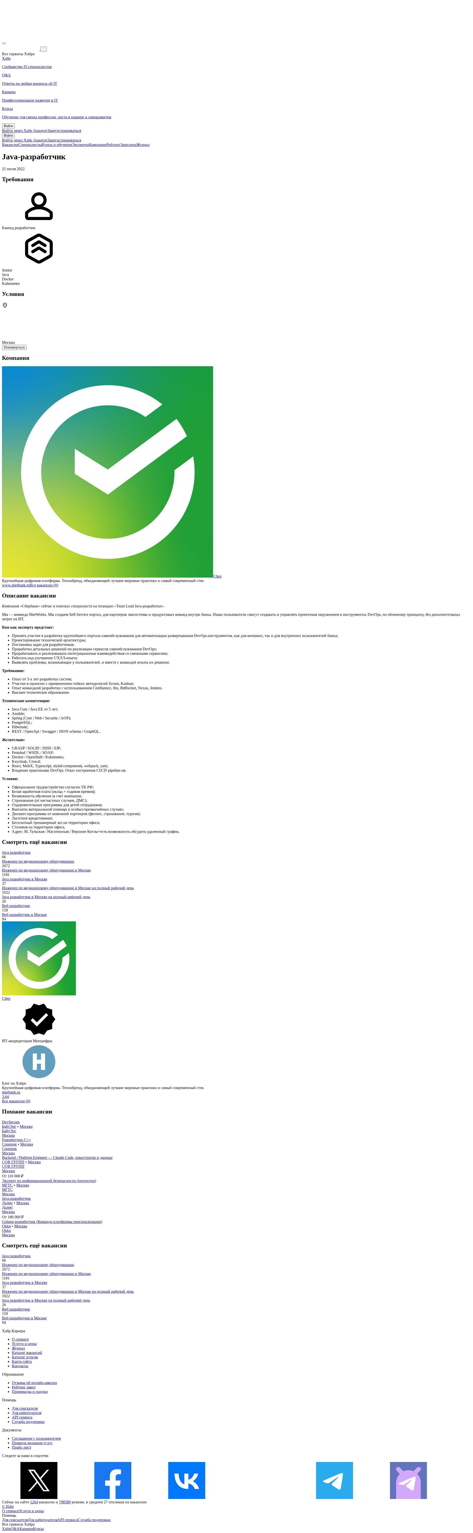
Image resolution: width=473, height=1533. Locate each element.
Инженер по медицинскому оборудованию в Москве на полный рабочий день (68, 888)
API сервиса (22, 1417)
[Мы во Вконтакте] (187, 1498)
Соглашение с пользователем (36, 1438)
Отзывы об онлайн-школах (34, 1383)
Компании (97, 145)
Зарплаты (128, 145)
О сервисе (20, 1339)
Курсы (38, 1529)
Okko (6, 1226)
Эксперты (80, 145)
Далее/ (7, 1203)
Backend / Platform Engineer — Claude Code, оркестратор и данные (57, 1157)
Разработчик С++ (16, 1140)
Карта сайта (22, 1361)
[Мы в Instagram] (261, 1498)
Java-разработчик (16, 1198)
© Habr (8, 1506)
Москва (26, 1126)
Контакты (20, 1366)
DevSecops (11, 1122)
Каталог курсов (25, 1357)
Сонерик (9, 1144)
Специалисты (30, 145)
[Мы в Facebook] (113, 1498)
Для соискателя (25, 1408)
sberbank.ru (11, 1092)
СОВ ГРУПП (13, 1162)
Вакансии (10, 145)
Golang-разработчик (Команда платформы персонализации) (52, 1222)
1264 (34, 1502)
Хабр (6, 1529)
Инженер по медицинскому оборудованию (38, 861)
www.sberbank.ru (16, 585)
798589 (65, 1502)
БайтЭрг (9, 1126)
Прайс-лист (21, 1447)
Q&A (15, 1529)
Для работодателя (26, 1413)
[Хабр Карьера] (21, 49)
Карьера (26, 1529)
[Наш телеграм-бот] (408, 1498)
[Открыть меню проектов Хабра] (4, 43)
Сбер (217, 576)
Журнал (143, 145)
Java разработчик (16, 852)
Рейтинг (113, 145)
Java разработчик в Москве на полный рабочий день (46, 897)
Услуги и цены (24, 1344)
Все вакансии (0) (44, 585)
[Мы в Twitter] (39, 1498)
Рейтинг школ (23, 1387)
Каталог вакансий (27, 1352)
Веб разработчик (16, 906)
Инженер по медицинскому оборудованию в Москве (46, 870)
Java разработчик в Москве (24, 879)
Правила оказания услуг (32, 1443)
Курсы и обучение (57, 145)
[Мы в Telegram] (335, 1498)
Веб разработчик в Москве (24, 914)
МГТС (7, 1185)
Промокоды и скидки (30, 1391)
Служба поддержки (28, 1422)
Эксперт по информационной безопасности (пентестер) (49, 1181)
